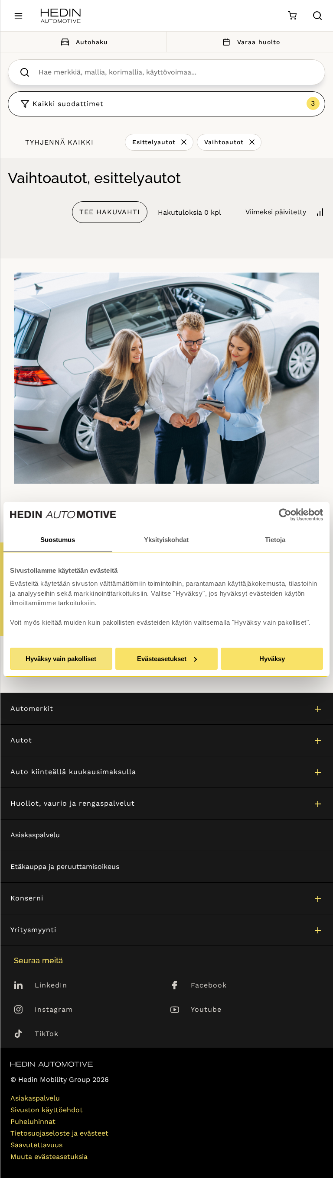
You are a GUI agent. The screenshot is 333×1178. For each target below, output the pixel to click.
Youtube (206, 1009)
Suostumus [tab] (57, 539)
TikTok (47, 1034)
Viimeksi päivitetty (275, 212)
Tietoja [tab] (275, 539)
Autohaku (92, 42)
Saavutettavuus (36, 1145)
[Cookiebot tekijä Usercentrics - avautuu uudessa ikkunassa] (285, 514)
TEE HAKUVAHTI (109, 212)
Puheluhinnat (33, 1121)
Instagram (54, 1009)
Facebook (209, 985)
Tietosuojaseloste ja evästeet (59, 1133)
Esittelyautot (154, 142)
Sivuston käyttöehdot (46, 1110)
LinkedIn (51, 985)
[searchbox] (175, 72)
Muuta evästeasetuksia (49, 1156)
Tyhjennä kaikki (59, 142)
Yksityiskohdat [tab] (166, 539)
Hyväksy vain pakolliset (61, 658)
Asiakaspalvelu (35, 835)
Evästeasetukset (161, 658)
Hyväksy (272, 658)
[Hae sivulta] (317, 15)
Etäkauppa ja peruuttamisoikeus (64, 866)
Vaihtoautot (224, 142)
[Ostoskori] (292, 15)
